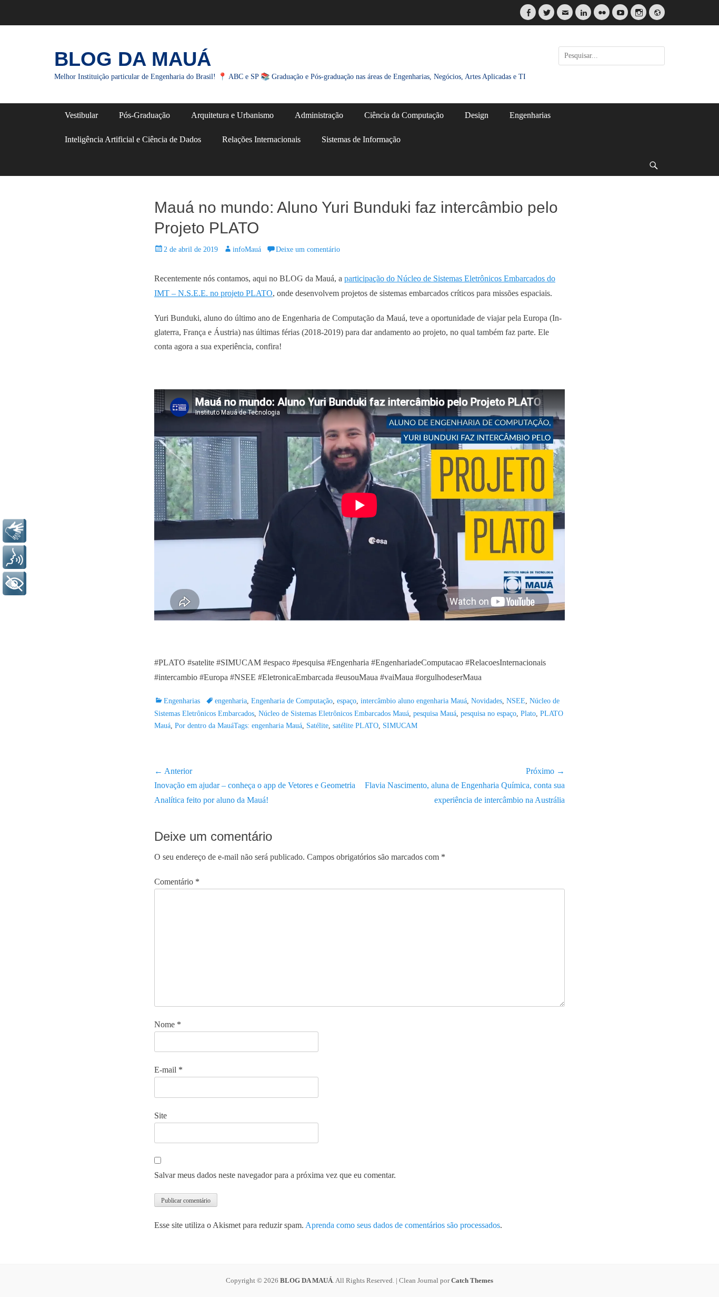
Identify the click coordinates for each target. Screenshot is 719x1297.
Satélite (317, 726)
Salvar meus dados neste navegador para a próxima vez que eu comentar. (275, 1175)
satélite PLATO (355, 726)
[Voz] (14, 557)
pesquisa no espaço (488, 714)
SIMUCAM (400, 726)
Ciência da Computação (404, 115)
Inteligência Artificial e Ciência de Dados (133, 139)
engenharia (231, 701)
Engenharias (530, 115)
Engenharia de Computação (292, 701)
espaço (346, 701)
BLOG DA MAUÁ (132, 59)
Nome (167, 1024)
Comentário (176, 881)
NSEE (515, 701)
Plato (528, 714)
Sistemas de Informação (361, 139)
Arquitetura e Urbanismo (232, 115)
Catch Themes (472, 1280)
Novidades (486, 701)
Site (160, 1115)
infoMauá (247, 249)
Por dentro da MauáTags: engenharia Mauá (238, 726)
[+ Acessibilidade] (14, 583)
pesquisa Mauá (434, 714)
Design (476, 115)
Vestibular (81, 115)
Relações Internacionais (261, 139)
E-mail (168, 1069)
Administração (319, 115)
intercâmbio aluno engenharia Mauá (414, 701)
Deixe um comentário (308, 249)
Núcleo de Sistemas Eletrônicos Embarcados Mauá (333, 714)
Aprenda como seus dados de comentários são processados (402, 1225)
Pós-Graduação (144, 115)
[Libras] (14, 531)
